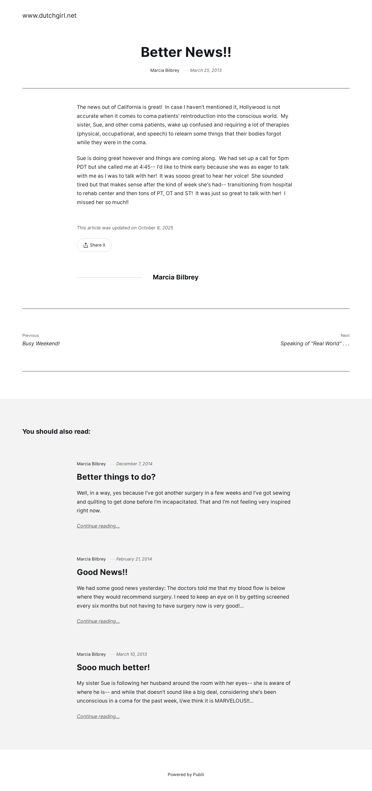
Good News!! (102, 572)
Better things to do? (116, 477)
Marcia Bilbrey (164, 70)
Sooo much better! (113, 667)
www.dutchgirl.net (49, 15)
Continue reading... (98, 526)
